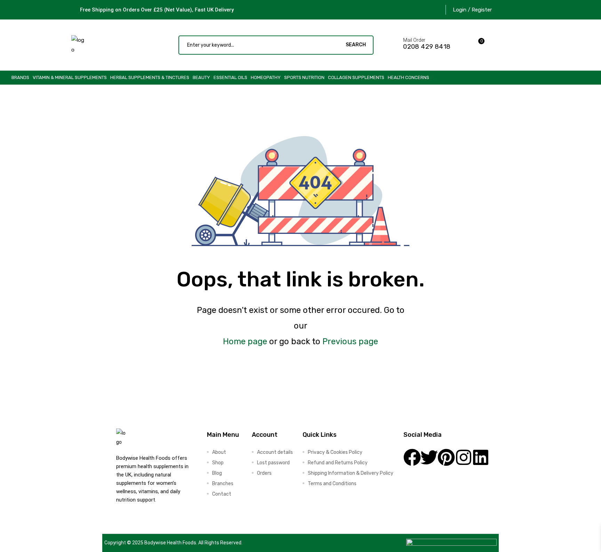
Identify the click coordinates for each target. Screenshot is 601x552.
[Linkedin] (480, 457)
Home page (245, 341)
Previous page (350, 341)
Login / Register (472, 10)
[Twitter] (429, 457)
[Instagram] (463, 457)
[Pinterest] (446, 457)
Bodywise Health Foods (170, 542)
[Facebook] (412, 457)
